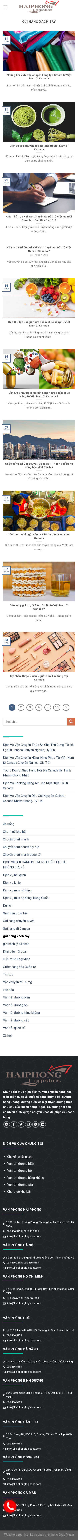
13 (57, 707)
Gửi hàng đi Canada (16, 928)
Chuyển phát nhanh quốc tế (21, 855)
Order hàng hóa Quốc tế (19, 967)
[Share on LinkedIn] (42, 1124)
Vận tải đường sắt (16, 1020)
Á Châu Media (65, 1534)
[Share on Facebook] (14, 1124)
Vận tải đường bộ (15, 1005)
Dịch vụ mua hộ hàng (17, 890)
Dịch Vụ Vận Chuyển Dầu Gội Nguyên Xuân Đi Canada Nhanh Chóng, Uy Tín (34, 798)
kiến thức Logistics (16, 959)
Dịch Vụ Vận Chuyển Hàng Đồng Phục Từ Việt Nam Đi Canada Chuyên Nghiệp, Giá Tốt (38, 760)
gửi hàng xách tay (16, 936)
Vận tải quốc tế (14, 1028)
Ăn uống (8, 824)
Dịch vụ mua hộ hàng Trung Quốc (25, 898)
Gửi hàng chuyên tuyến (18, 921)
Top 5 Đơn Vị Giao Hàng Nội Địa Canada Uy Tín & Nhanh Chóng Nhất (37, 773)
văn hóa (8, 990)
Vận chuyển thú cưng (17, 982)
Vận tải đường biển (16, 997)
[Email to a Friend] (28, 1124)
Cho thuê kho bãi (14, 832)
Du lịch (7, 905)
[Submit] (71, 721)
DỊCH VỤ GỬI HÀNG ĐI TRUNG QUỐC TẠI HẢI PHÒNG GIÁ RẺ (35, 864)
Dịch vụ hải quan (14, 875)
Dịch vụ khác (12, 882)
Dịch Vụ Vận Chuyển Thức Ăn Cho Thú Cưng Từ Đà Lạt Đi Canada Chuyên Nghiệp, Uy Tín (38, 747)
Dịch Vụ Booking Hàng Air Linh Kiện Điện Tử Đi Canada (35, 785)
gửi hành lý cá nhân (16, 944)
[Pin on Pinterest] (35, 1124)
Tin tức (8, 974)
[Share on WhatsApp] (6, 1124)
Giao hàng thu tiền (15, 913)
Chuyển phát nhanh (16, 839)
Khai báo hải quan (15, 951)
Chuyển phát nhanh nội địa (21, 847)
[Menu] (5, 7)
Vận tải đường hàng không (21, 1013)
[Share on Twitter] (21, 1124)
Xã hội (7, 1036)
